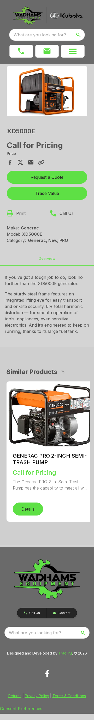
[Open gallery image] (47, 91)
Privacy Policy (37, 695)
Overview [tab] (47, 258)
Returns (14, 695)
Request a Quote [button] (47, 177)
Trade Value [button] (47, 193)
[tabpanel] (47, 92)
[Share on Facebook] (10, 162)
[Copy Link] (41, 162)
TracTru (65, 653)
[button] (21, 51)
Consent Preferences (21, 708)
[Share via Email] (31, 162)
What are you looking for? (40, 34)
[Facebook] (47, 673)
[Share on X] (20, 162)
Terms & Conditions (69, 695)
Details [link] (27, 509)
